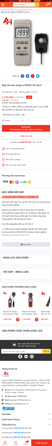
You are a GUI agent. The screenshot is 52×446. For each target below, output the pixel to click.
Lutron (15, 92)
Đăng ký (46, 351)
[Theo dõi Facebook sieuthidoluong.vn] (20, 356)
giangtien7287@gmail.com (20, 400)
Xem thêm (27, 244)
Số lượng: (6, 120)
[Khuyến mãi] (26, 1)
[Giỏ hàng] (46, 4)
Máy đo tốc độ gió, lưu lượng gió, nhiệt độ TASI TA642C (10, 313)
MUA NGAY (26, 128)
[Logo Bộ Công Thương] (8, 408)
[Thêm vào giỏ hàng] (17, 319)
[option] (26, 41)
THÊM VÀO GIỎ (26, 136)
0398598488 (22, 396)
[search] (37, 4)
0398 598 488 (25, 142)
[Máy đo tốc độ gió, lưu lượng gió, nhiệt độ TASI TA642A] (30, 299)
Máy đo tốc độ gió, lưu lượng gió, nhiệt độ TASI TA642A (29, 313)
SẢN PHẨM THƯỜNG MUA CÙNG (19, 286)
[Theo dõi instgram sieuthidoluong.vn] (32, 356)
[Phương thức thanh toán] (17, 182)
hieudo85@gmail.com (20, 404)
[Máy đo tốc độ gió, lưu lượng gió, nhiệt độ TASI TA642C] (11, 299)
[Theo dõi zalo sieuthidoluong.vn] (26, 356)
